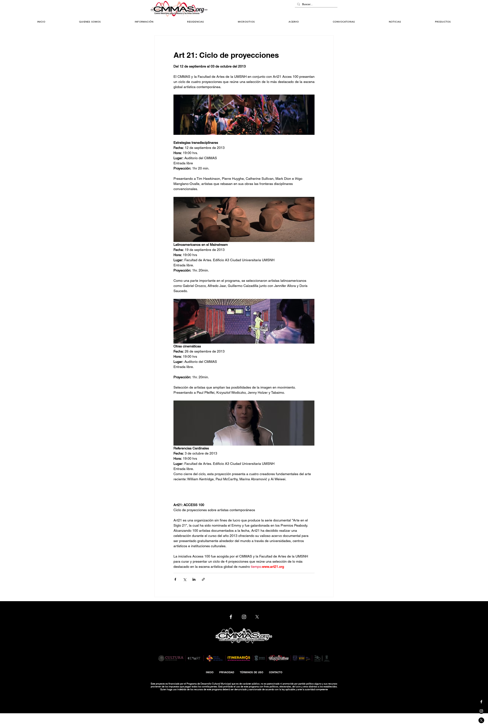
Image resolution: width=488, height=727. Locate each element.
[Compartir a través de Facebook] (175, 579)
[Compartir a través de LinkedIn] (194, 579)
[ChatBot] (325, 9)
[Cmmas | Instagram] (481, 711)
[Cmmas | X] (481, 720)
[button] (144, 21)
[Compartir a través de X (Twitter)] (184, 579)
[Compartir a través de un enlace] (203, 579)
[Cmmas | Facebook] (481, 702)
